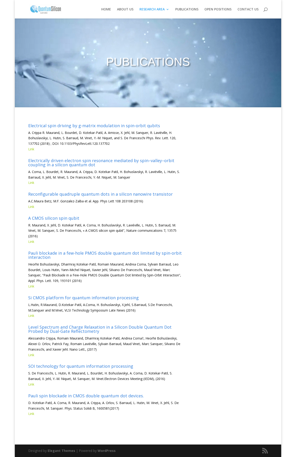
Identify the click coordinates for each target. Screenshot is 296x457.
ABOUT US (125, 9)
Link (31, 149)
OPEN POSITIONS (217, 9)
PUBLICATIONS (186, 9)
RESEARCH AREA (152, 9)
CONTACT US (248, 9)
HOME (106, 9)
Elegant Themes (61, 450)
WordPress (107, 450)
